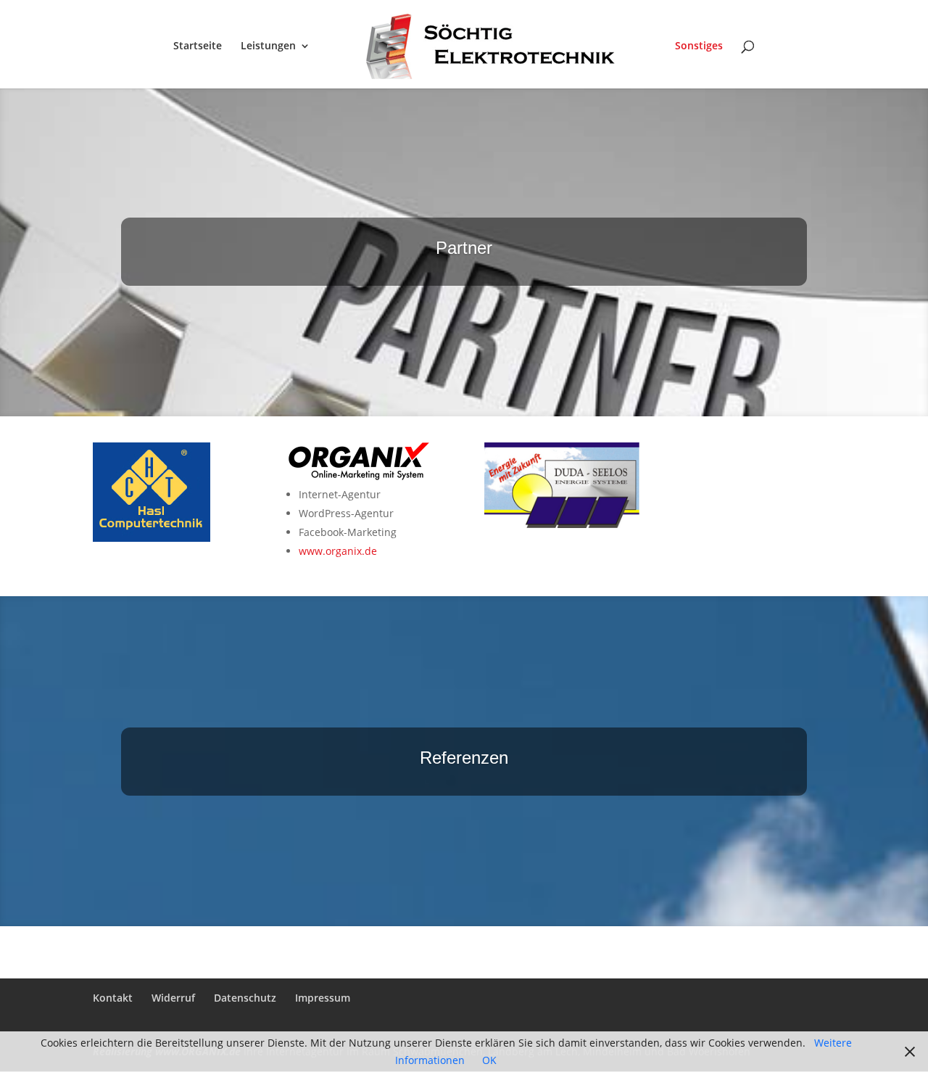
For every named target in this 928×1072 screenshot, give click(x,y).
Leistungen (268, 46)
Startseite (197, 46)
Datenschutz (245, 998)
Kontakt (113, 998)
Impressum (322, 998)
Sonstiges (699, 46)
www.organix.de (338, 551)
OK (489, 1060)
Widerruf (173, 998)
